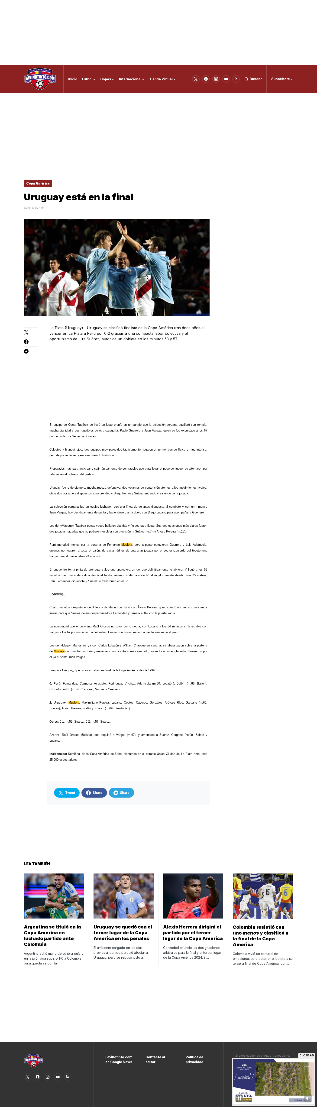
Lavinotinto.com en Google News (118, 1059)
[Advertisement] (158, 32)
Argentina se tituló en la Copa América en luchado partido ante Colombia (52, 935)
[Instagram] (216, 79)
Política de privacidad (194, 1059)
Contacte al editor (155, 1059)
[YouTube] (226, 79)
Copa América (38, 183)
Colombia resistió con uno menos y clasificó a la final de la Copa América (260, 935)
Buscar (256, 79)
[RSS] (236, 79)
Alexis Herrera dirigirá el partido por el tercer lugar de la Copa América (193, 932)
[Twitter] (196, 79)
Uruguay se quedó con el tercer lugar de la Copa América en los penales (123, 932)
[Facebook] (206, 79)
